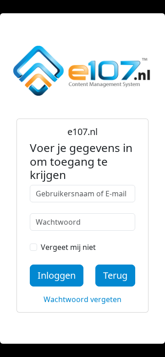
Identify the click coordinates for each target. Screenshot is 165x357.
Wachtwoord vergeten (82, 299)
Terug (115, 275)
